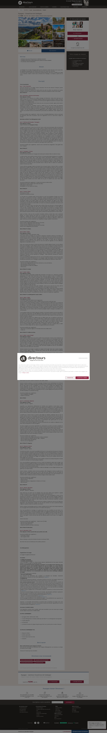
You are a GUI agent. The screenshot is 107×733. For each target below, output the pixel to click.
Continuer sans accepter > (83, 358)
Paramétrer (70, 377)
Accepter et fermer (82, 377)
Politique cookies (25, 372)
